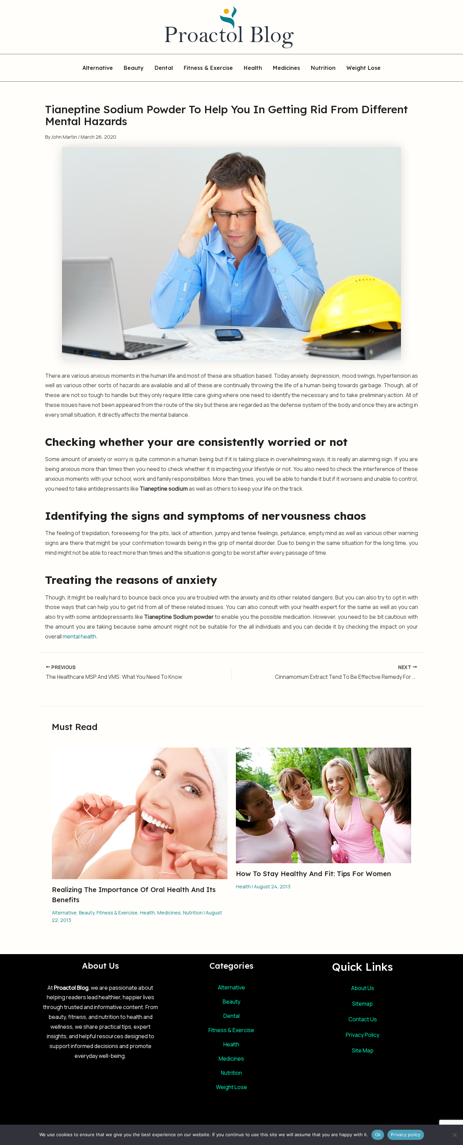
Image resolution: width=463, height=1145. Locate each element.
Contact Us (362, 1019)
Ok (378, 1134)
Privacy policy (406, 1134)
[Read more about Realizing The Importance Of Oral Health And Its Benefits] (139, 812)
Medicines (286, 68)
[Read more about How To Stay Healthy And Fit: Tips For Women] (323, 805)
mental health (79, 636)
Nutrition (323, 68)
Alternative (97, 68)
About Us (362, 988)
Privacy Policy (362, 1035)
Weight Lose (363, 68)
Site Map (363, 1050)
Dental (164, 68)
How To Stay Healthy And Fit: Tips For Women (313, 873)
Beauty (134, 68)
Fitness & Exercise (208, 68)
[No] (454, 1134)
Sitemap (362, 1003)
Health (253, 68)
